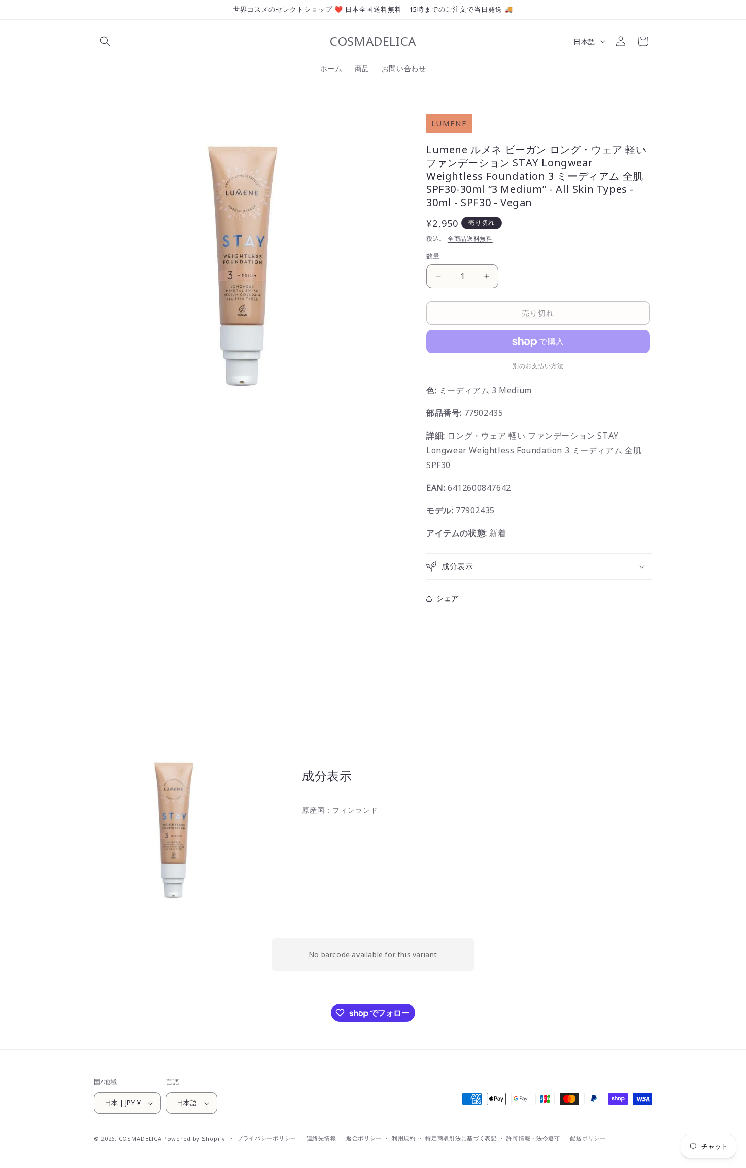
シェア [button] (447, 598)
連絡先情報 (321, 1138)
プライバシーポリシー (266, 1138)
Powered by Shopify (194, 1138)
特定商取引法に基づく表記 (460, 1138)
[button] (105, 41)
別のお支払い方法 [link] (538, 365)
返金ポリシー (364, 1138)
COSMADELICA (140, 1138)
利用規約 (404, 1138)
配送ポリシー (587, 1138)
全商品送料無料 (470, 238)
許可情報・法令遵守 (533, 1138)
